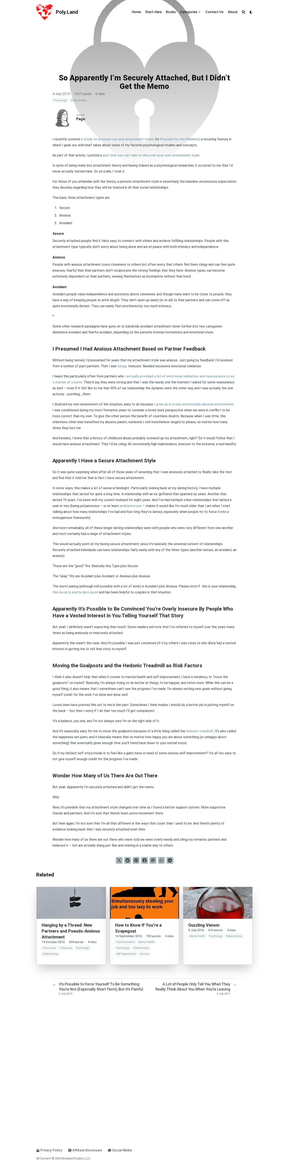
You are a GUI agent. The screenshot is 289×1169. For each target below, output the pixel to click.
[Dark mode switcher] (251, 12)
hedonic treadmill (199, 731)
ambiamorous (131, 506)
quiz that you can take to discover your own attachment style (151, 155)
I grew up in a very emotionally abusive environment (194, 404)
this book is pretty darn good (75, 592)
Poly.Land (67, 12)
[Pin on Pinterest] (136, 860)
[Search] (243, 12)
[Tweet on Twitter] (119, 860)
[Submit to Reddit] (127, 860)
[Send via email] (153, 860)
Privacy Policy (51, 1150)
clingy (122, 366)
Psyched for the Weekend (179, 139)
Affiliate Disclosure (87, 1150)
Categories (188, 12)
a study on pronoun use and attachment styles (117, 139)
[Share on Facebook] (144, 860)
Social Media (122, 1150)
